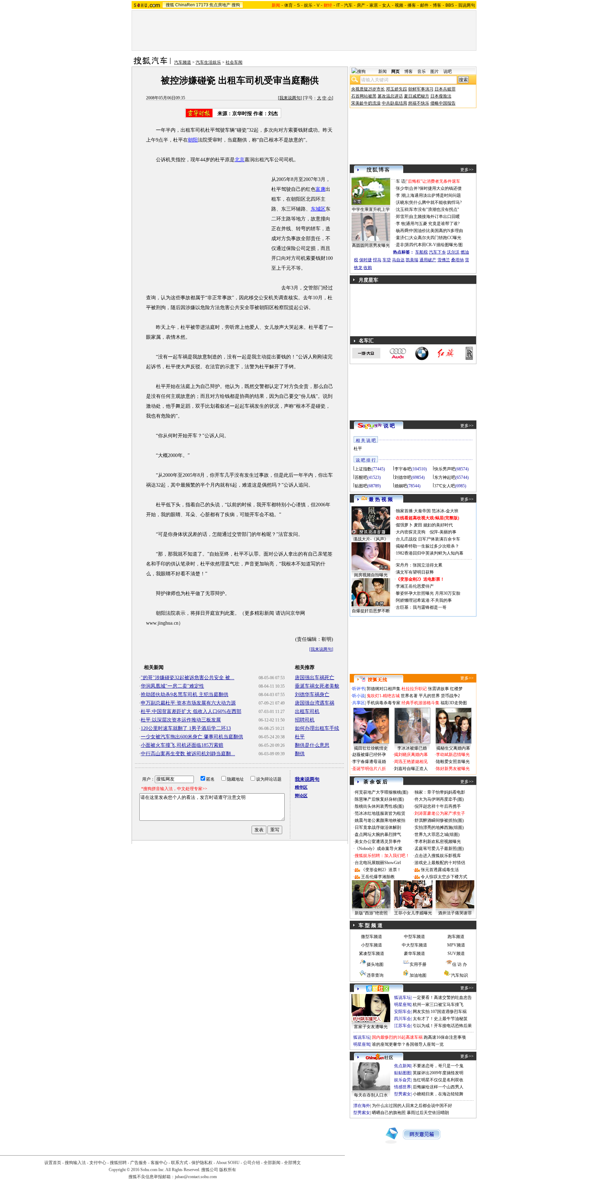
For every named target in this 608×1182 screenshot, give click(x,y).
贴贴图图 (402, 1072)
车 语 (400, 181)
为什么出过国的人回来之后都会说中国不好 (412, 1105)
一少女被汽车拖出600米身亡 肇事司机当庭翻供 (192, 736)
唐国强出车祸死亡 (314, 677)
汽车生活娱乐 (208, 62)
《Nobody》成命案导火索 (378, 848)
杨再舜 (402, 230)
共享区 (358, 702)
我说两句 (466, 5)
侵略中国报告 (443, 103)
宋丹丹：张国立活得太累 (419, 565)
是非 (400, 244)
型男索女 (402, 1094)
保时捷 (365, 259)
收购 (367, 267)
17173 (202, 4)
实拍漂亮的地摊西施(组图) (439, 827)
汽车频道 (182, 62)
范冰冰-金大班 (445, 510)
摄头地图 (375, 964)
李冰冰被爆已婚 (412, 748)
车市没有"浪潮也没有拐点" (434, 209)
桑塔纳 (457, 259)
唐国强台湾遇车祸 (314, 703)
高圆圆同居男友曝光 (371, 245)
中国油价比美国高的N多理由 (436, 230)
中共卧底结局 (394, 103)
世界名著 (409, 695)
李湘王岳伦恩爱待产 (415, 586)
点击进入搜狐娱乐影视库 (437, 855)
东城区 (318, 209)
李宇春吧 (402, 469)
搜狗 (236, 4)
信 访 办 (459, 964)
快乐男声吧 (444, 469)
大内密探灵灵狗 (410, 532)
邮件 (424, 5)
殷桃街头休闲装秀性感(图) (379, 806)
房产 (361, 5)
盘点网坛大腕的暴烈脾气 (378, 834)
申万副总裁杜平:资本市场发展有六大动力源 (188, 703)
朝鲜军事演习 (420, 89)
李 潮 (400, 195)
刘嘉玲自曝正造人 (411, 768)
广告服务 (138, 1162)
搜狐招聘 (118, 1162)
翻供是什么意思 (312, 745)
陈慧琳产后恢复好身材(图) (379, 799)
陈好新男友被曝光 (453, 768)
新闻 (382, 71)
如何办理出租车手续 (317, 728)
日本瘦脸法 (440, 96)
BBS (449, 5)
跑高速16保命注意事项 (445, 1037)
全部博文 (292, 1162)
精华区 (301, 787)
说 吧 (389, 426)
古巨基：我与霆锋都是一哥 (421, 607)
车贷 (386, 259)
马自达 (398, 259)
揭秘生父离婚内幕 (453, 748)
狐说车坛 (402, 997)
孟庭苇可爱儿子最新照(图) (439, 848)
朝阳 (193, 140)
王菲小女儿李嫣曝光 (413, 913)
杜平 (300, 736)
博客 (437, 5)
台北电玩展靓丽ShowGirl (378, 862)
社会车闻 (234, 62)
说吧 (447, 71)
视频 (399, 5)
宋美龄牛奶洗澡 (366, 103)
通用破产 (427, 259)
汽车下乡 (437, 252)
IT (338, 5)
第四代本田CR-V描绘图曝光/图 (434, 244)
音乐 (421, 71)
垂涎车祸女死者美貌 (317, 686)
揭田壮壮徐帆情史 (371, 748)
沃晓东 (402, 202)
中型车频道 (414, 936)
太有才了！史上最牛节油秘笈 (440, 1018)
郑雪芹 (402, 216)
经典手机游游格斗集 (420, 702)
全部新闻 (272, 1162)
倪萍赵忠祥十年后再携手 (437, 806)
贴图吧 (361, 485)
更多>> (467, 169)
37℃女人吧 (444, 485)
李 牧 (400, 223)
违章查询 (375, 975)
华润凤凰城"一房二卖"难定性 (172, 686)
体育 (288, 5)
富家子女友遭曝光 (371, 1026)
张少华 (402, 188)
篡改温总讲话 (390, 96)
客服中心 (159, 1162)
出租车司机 (307, 711)
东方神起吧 (444, 477)
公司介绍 (251, 1162)
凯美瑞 (412, 259)
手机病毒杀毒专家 (383, 702)
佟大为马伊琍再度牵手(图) (439, 799)
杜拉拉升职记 (414, 688)
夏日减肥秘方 (416, 96)
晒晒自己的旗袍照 (389, 1112)
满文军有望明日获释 (415, 572)
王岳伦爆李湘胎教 (378, 876)
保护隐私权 (202, 1162)
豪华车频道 (414, 953)
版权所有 (227, 1169)
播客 (411, 5)
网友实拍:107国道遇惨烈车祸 (440, 1011)
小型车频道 (371, 945)
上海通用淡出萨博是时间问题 (433, 195)
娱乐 (308, 5)
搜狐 (170, 4)
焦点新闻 (402, 1065)
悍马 (377, 259)
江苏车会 (402, 1025)
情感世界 (402, 1086)
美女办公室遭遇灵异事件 (378, 841)
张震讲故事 (438, 688)
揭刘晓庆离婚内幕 (411, 754)
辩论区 (301, 795)
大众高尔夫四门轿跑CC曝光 (435, 237)
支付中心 (97, 1162)
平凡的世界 (429, 695)
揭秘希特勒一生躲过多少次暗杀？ (427, 546)
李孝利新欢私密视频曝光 (437, 841)
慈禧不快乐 (418, 103)
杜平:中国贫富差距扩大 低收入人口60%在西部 (191, 711)
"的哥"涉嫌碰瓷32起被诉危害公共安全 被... (187, 677)
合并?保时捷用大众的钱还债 (435, 188)
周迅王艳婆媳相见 (411, 761)
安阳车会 (402, 1011)
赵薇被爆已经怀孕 (369, 754)
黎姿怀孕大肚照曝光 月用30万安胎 (428, 593)
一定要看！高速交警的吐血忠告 (442, 997)
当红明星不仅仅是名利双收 (438, 1079)
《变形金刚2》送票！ (381, 869)
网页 (395, 71)
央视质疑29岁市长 (368, 89)
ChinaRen (185, 4)
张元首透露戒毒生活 (440, 869)
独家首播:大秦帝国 (413, 510)
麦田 (418, 525)
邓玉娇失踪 (396, 89)
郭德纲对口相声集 (383, 688)
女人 (386, 5)
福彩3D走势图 (454, 702)
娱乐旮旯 (402, 1079)
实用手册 (418, 964)
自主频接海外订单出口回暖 (434, 216)
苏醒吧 (361, 477)
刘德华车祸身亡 (312, 694)
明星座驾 (402, 1004)
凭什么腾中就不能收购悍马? (435, 202)
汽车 (348, 5)
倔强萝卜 (404, 525)
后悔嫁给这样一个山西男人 (438, 1086)
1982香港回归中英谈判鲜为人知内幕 (429, 553)
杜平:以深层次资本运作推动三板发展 (181, 720)
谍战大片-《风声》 (370, 539)
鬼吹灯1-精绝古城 (383, 695)
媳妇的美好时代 (438, 525)
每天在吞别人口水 (371, 1095)
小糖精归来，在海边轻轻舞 (438, 1094)
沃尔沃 (453, 252)
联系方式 (179, 1162)
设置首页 (52, 1162)
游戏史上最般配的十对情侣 (439, 862)
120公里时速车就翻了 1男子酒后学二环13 (186, 728)
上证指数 (363, 469)
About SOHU (228, 1162)
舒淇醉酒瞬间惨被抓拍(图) (439, 820)
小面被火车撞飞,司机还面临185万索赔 (182, 745)
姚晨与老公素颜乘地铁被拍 (380, 820)
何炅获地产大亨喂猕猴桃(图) (381, 792)
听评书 (358, 688)
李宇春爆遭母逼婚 (369, 761)
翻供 (300, 753)
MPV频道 (456, 945)
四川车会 (402, 1018)
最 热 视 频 (381, 499)
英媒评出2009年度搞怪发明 (438, 1072)
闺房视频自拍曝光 (371, 575)
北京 (240, 159)
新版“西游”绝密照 (371, 913)
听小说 (358, 695)
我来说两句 (289, 97)
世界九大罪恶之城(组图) (437, 834)
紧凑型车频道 (371, 953)
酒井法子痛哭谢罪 (455, 913)
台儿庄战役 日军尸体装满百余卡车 (428, 539)
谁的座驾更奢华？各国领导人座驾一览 (408, 1044)
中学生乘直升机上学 (371, 209)
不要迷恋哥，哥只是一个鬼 (438, 1065)
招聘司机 (305, 720)
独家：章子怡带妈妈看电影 (439, 792)
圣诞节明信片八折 (369, 768)
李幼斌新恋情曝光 (453, 754)
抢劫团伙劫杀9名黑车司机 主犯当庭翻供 (184, 694)
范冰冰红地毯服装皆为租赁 (380, 813)
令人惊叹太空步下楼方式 (444, 876)
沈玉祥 (402, 209)
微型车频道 (371, 936)
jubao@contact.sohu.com (196, 1176)
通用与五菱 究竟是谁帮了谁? (433, 223)
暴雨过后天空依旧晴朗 (428, 1112)
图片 (434, 71)
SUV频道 (456, 953)
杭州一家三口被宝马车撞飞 (438, 1004)
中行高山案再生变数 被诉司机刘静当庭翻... (188, 753)
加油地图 (418, 975)
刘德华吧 (402, 477)
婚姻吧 (400, 485)
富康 (320, 189)
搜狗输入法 (75, 1162)
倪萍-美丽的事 (443, 532)
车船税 (421, 252)
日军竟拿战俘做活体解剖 (378, 827)
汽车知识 (459, 975)
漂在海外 (361, 1105)
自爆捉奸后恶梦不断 (371, 610)
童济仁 (402, 237)
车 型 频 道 (370, 925)
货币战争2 (450, 695)
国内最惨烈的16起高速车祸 (397, 1037)
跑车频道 (456, 936)
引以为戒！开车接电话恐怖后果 (442, 1025)
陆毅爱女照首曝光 (453, 761)
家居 (373, 5)
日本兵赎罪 (445, 89)
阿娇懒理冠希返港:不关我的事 (424, 600)
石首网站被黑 (363, 96)
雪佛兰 (443, 259)
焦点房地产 (219, 4)
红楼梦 (456, 688)
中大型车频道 (414, 945)
